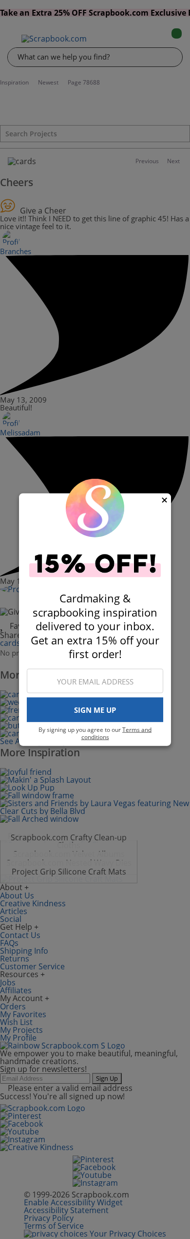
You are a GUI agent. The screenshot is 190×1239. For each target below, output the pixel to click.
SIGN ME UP (95, 710)
